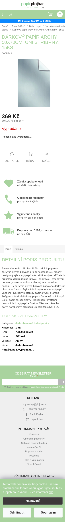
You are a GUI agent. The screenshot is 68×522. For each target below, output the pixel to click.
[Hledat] (3, 14)
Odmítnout (17, 512)
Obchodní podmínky (34, 439)
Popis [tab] (8, 248)
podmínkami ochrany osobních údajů (47, 387)
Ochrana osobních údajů (34, 443)
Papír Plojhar (37, 414)
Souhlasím (48, 512)
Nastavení (33, 500)
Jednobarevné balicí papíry (32, 323)
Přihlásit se (62, 382)
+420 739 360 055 (36, 409)
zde (51, 492)
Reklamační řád (34, 447)
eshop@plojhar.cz (36, 404)
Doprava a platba (34, 451)
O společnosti (34, 464)
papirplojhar (37, 419)
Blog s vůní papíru (34, 460)
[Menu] (59, 14)
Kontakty (34, 434)
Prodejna (34, 455)
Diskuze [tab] (18, 248)
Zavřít (21, 146)
